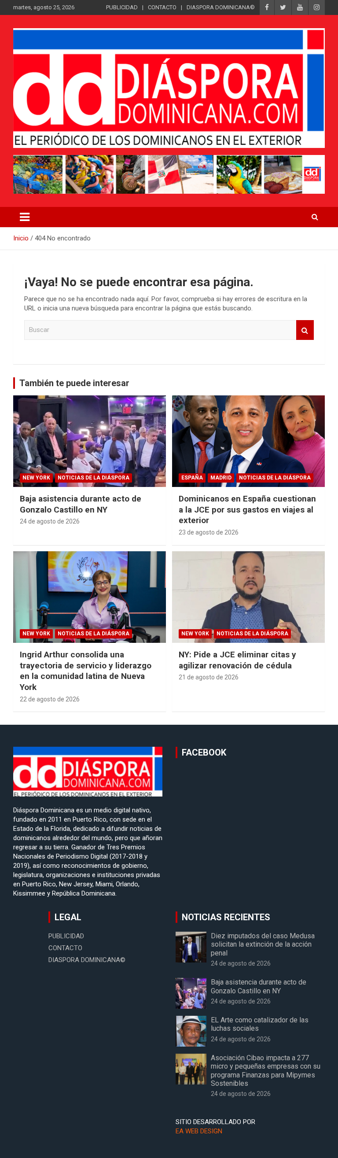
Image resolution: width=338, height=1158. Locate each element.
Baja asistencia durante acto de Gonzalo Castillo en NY (80, 504)
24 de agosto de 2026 (50, 521)
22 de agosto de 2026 (50, 699)
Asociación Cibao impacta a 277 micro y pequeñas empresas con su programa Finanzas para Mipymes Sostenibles (265, 1071)
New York (36, 478)
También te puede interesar (74, 383)
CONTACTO (162, 7)
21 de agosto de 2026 (209, 677)
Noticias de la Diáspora (93, 478)
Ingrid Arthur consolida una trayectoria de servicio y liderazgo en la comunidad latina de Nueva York (85, 670)
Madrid (220, 478)
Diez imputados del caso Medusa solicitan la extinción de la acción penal (263, 944)
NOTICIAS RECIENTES (226, 917)
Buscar (305, 330)
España (192, 478)
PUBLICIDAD (122, 7)
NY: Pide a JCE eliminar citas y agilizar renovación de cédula (237, 660)
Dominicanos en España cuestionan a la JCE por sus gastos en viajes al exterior (247, 509)
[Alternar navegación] (24, 217)
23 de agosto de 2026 (209, 532)
